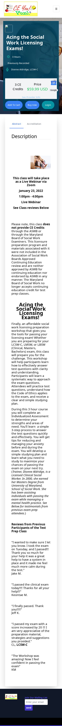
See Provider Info (31, 97)
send (28, 707)
